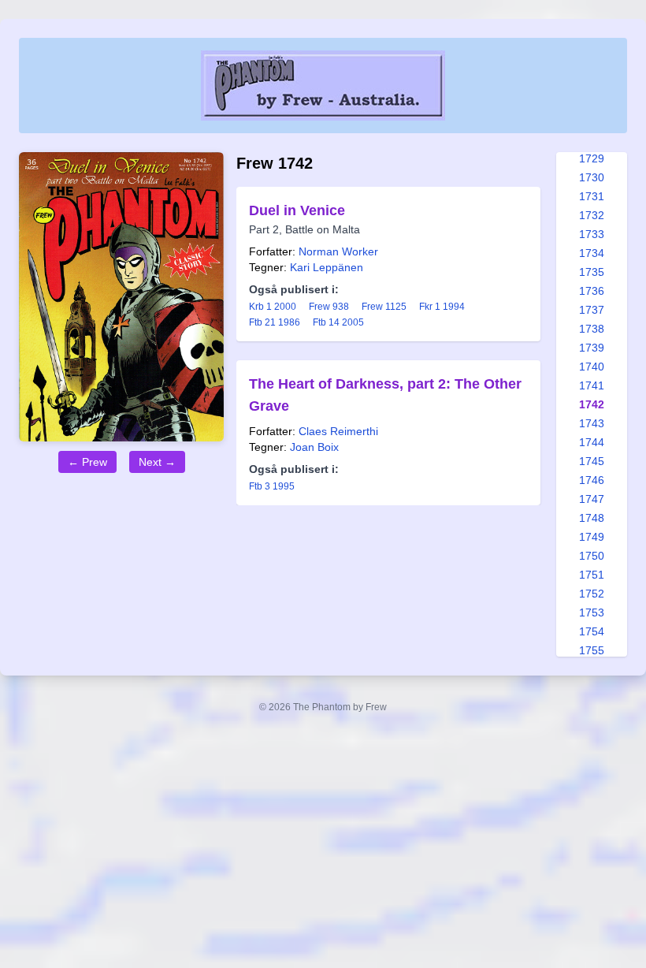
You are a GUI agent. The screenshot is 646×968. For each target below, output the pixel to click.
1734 (591, 253)
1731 (591, 196)
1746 (591, 480)
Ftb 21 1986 (274, 322)
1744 (591, 442)
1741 (591, 385)
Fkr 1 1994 (442, 306)
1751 (591, 574)
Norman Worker (338, 251)
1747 (591, 499)
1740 (591, 366)
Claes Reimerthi (338, 431)
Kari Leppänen (326, 267)
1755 (591, 650)
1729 (591, 158)
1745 (591, 461)
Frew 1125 (384, 306)
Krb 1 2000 (272, 306)
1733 (591, 234)
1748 (591, 518)
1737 (591, 309)
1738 (591, 328)
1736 (591, 291)
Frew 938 (329, 306)
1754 (591, 631)
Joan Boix (314, 447)
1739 (591, 347)
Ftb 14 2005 (338, 322)
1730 (591, 177)
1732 (591, 215)
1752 (591, 593)
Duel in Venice (297, 210)
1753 (591, 612)
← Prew (87, 462)
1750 (591, 555)
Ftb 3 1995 (272, 486)
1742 (591, 404)
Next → (157, 462)
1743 (591, 423)
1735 (591, 272)
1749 (591, 537)
